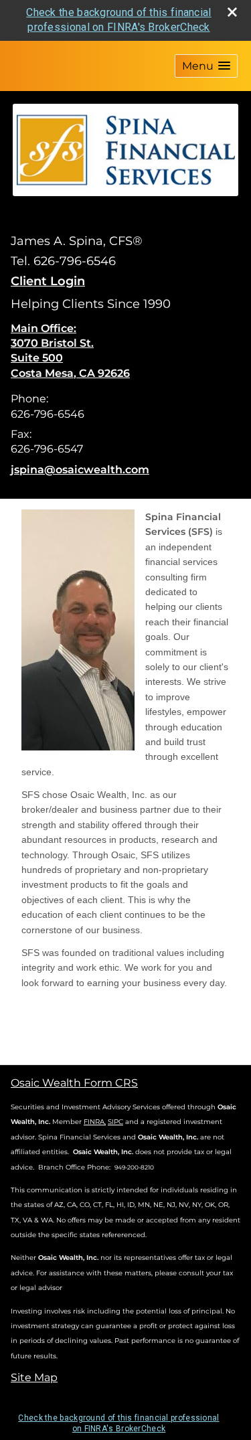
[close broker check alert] (232, 12)
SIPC (115, 1121)
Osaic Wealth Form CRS (74, 1082)
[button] (206, 66)
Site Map (34, 1377)
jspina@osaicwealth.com (80, 469)
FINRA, (95, 1121)
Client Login (48, 281)
